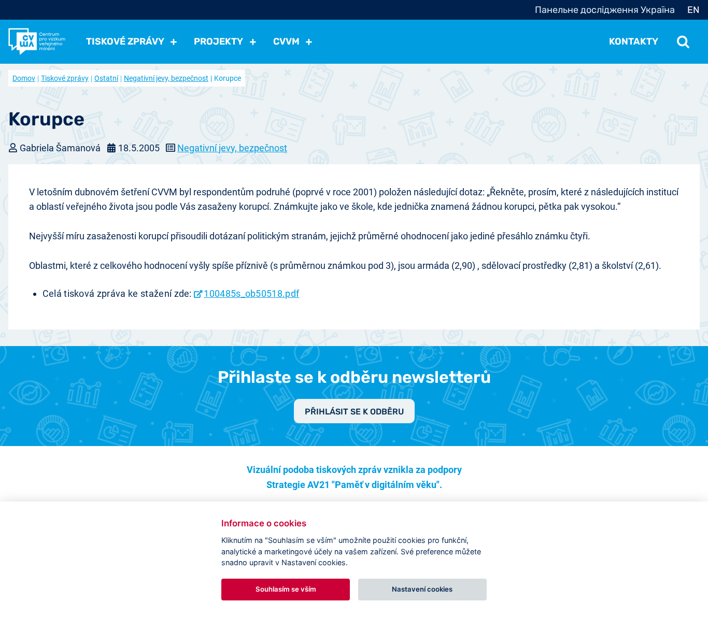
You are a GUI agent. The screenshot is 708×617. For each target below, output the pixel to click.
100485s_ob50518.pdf (251, 293)
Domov (23, 78)
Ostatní (106, 78)
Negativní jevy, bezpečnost (166, 78)
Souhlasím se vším (286, 589)
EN (693, 10)
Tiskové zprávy (65, 78)
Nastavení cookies (422, 589)
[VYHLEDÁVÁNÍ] (683, 41)
